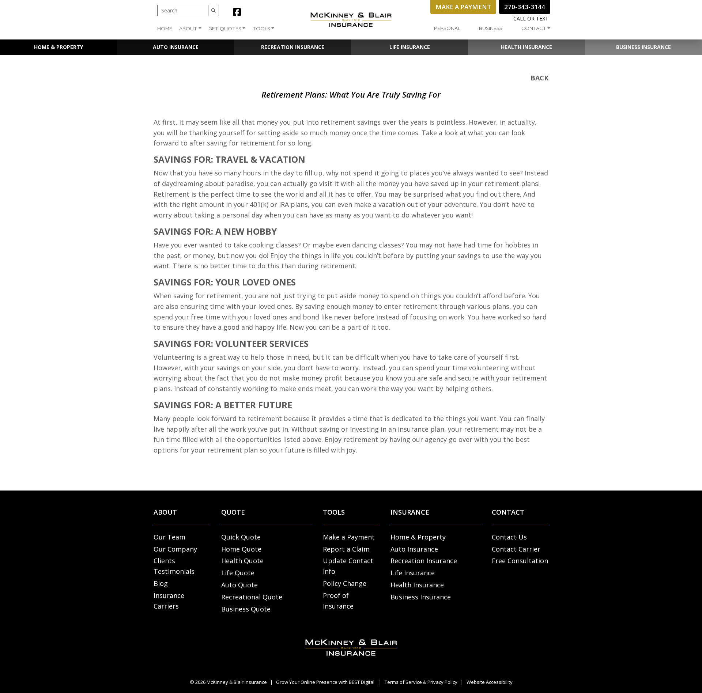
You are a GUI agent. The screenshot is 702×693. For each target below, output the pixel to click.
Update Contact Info (348, 566)
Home (164, 28)
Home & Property (58, 46)
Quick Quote (241, 537)
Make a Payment (349, 537)
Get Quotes (224, 28)
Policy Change (344, 583)
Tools (261, 28)
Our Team (169, 537)
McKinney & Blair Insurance (237, 682)
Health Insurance (526, 46)
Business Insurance (643, 46)
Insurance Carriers (169, 600)
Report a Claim (346, 549)
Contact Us (509, 537)
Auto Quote (239, 584)
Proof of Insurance (338, 600)
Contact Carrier (516, 549)
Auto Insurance (176, 46)
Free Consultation (520, 560)
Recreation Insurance (292, 46)
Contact (533, 28)
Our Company (175, 549)
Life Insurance (409, 46)
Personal (447, 28)
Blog (161, 583)
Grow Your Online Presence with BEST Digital (325, 682)
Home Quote (241, 549)
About (188, 28)
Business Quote (246, 609)
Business (490, 28)
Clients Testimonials (174, 566)
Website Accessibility (490, 682)
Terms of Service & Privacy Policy (421, 682)
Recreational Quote (251, 596)
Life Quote (237, 572)
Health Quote (242, 560)
